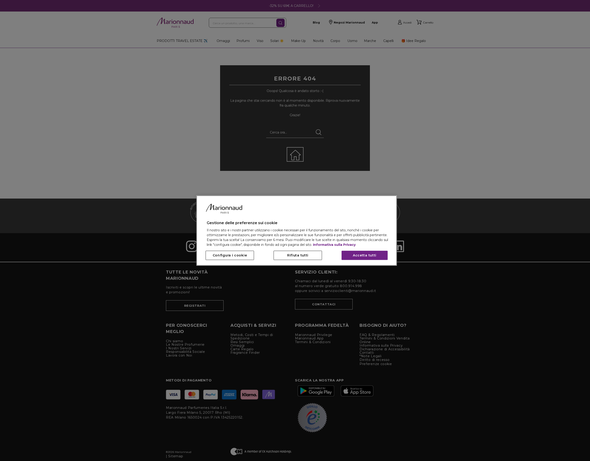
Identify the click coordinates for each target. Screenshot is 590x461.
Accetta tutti (364, 255)
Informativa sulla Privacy (334, 245)
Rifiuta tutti (297, 255)
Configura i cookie (230, 255)
